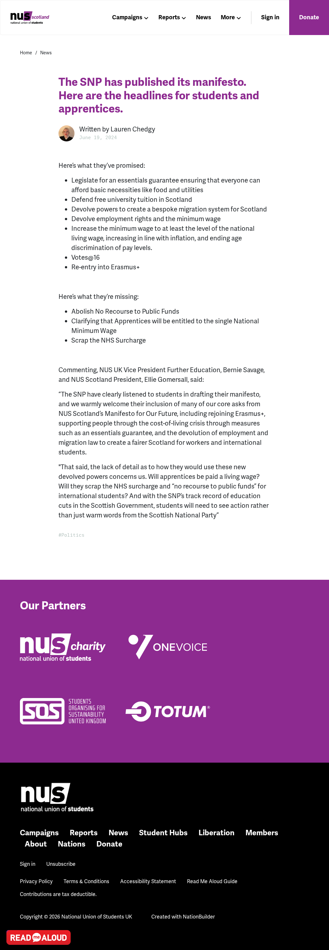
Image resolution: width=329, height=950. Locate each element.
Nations (71, 844)
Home (26, 53)
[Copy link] (13, 848)
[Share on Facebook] (13, 903)
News (203, 17)
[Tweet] (13, 885)
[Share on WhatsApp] (13, 921)
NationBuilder (199, 916)
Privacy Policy (36, 881)
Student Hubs (163, 833)
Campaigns (127, 17)
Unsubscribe (61, 864)
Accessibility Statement (148, 881)
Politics (72, 535)
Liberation (217, 833)
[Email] (13, 866)
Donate (309, 17)
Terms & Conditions (86, 881)
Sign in (270, 17)
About (36, 844)
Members (261, 833)
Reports (169, 17)
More (228, 17)
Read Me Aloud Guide (212, 881)
